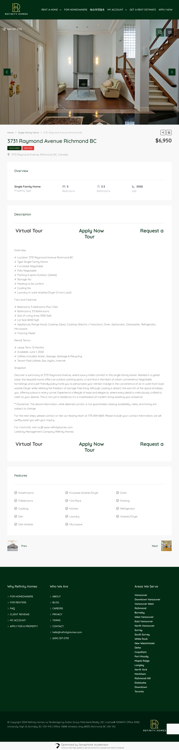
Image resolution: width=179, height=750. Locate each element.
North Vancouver (145, 625)
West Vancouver (144, 617)
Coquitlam (141, 652)
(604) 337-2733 (60, 638)
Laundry (74, 516)
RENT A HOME (49, 9)
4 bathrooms (26, 492)
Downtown (141, 687)
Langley (139, 665)
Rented (28, 148)
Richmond (140, 608)
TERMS (56, 620)
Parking (125, 500)
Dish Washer (25, 524)
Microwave (75, 524)
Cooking (23, 508)
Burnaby (140, 612)
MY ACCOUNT (115, 9)
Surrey (138, 630)
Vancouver (141, 595)
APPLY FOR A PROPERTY (24, 626)
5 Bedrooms (25, 500)
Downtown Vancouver (147, 599)
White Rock (141, 638)
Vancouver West (144, 603)
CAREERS (57, 608)
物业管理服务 (97, 9)
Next (172, 72)
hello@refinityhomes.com (67, 632)
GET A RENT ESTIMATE (143, 9)
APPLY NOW (165, 9)
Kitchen (73, 508)
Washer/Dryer (129, 516)
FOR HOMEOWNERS (75, 9)
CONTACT (58, 626)
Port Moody (141, 656)
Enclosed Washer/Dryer (83, 492)
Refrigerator (127, 508)
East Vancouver (144, 621)
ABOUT (56, 596)
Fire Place (75, 500)
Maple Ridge (142, 660)
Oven (123, 492)
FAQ (12, 608)
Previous (6, 72)
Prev (24, 546)
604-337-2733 (14, 29)
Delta (138, 647)
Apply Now (91, 231)
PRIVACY (57, 614)
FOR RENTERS (18, 602)
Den (20, 516)
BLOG (55, 602)
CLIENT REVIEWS (19, 614)
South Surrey (142, 634)
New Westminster (145, 643)
